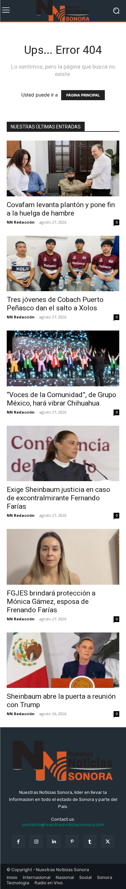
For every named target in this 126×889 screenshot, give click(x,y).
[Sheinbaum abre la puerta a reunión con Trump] (63, 660)
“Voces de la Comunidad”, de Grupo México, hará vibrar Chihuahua (61, 399)
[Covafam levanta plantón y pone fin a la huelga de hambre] (63, 168)
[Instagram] (36, 841)
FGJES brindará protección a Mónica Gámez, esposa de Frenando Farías (51, 601)
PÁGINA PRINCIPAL (83, 95)
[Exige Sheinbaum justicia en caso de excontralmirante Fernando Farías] (63, 453)
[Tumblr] (89, 841)
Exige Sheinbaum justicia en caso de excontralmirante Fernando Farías (58, 498)
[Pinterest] (72, 841)
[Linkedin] (53, 841)
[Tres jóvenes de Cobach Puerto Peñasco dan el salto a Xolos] (63, 263)
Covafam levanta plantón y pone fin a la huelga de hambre (61, 209)
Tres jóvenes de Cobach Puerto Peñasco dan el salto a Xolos (55, 304)
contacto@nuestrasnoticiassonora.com (63, 824)
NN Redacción (21, 222)
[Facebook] (18, 841)
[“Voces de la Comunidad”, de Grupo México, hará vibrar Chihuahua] (63, 358)
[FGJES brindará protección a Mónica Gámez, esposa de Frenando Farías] (63, 556)
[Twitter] (107, 841)
